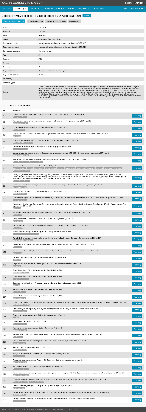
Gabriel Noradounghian (19, 291)
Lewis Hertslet (17, 208)
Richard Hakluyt (17, 240)
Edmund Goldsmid (28, 240)
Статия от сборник (35, 21)
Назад (86, 16)
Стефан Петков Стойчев (20, 349)
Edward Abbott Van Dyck (19, 193)
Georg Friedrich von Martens (20, 272)
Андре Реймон (90, 168)
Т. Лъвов (15, 317)
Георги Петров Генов (19, 388)
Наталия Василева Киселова (21, 304)
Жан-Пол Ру (99, 168)
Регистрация (137, 9)
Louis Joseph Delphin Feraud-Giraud (22, 142)
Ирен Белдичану (38, 168)
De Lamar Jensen (18, 227)
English (128, 3)
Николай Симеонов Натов (20, 123)
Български (139, 3)
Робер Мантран (81, 168)
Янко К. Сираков (17, 336)
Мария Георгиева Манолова (20, 155)
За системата (84, 9)
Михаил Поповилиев (18, 129)
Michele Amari (17, 136)
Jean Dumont (16, 266)
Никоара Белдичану (50, 168)
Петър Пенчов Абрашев (19, 362)
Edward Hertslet (17, 246)
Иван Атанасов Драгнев (19, 311)
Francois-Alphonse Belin (19, 187)
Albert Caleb (16, 285)
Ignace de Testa (17, 214)
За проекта (99, 9)
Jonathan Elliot (17, 259)
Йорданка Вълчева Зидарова (21, 180)
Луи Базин (30, 168)
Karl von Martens (17, 234)
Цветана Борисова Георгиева (21, 170)
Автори (71, 9)
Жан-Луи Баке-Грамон (19, 168)
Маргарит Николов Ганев (35, 161)
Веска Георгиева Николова (20, 381)
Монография (74, 21)
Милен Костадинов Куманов (21, 375)
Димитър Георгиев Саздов (37, 381)
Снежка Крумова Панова (20, 200)
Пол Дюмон (61, 168)
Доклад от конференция (56, 21)
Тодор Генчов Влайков (19, 394)
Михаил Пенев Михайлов (20, 161)
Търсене (7, 9)
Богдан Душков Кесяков (19, 117)
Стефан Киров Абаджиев (20, 330)
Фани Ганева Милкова (19, 343)
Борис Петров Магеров (19, 401)
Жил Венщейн (117, 168)
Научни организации (54, 9)
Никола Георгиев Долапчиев (21, 369)
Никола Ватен (108, 168)
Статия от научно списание (13, 21)
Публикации (20, 9)
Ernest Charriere (17, 221)
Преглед (137, 116)
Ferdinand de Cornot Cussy (20, 149)
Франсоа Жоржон (70, 168)
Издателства (35, 9)
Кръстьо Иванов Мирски (20, 324)
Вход (124, 9)
